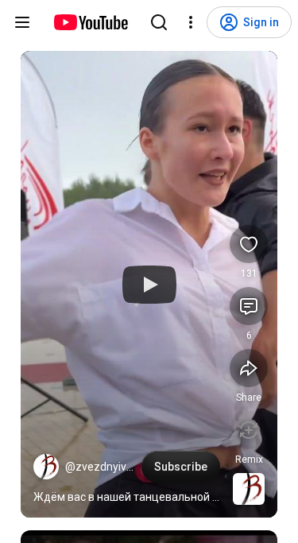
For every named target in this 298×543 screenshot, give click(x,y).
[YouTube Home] (90, 22)
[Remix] (249, 430)
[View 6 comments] (249, 306)
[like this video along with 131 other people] (249, 244)
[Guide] (22, 22)
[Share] (249, 368)
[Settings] (190, 22)
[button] (46, 466)
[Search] (158, 22)
